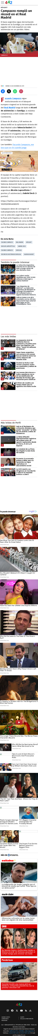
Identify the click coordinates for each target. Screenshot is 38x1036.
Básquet (29, 242)
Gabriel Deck (22, 246)
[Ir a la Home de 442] (8, 3)
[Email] (21, 91)
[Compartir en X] (9, 91)
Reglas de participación (26, 1018)
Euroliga (18, 250)
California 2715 (13, 1031)
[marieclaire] (19, 894)
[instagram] (8, 1011)
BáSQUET (4, 7)
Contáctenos (5, 1018)
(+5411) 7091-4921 (14, 1033)
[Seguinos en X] (17, 1011)
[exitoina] (19, 860)
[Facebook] (12, 1010)
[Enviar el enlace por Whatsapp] (15, 91)
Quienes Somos (6, 1017)
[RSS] (26, 1011)
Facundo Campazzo (13, 98)
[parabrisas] (19, 960)
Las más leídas (8, 336)
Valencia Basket (29, 254)
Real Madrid (9, 107)
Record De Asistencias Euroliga (11, 254)
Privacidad (4, 1020)
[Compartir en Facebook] (3, 91)
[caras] (19, 926)
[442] (19, 1004)
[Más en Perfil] (12, 855)
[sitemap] (30, 1011)
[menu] (2, 2)
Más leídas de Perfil (11, 422)
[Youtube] (21, 1011)
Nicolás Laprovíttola (8, 246)
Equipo (22, 1017)
